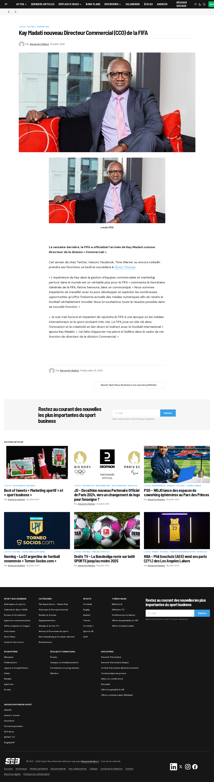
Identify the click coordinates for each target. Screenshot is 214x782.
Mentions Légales (12, 774)
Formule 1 (88, 626)
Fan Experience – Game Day (53, 604)
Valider (168, 413)
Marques (8, 657)
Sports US (202, 552)
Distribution (88, 486)
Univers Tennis (12, 715)
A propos (8, 768)
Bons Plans (9, 636)
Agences (9, 684)
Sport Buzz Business (15, 598)
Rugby (86, 609)
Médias (8, 678)
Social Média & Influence (23, 486)
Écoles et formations (15, 615)
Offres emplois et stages (17, 626)
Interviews (9, 631)
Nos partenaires (58, 768)
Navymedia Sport (90, 761)
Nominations (43, 27)
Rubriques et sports (14, 604)
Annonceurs (21, 768)
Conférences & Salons (123, 615)
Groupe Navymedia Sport (18, 704)
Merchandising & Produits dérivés (57, 636)
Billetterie (117, 604)
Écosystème (11, 651)
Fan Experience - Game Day (163, 486)
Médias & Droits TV (101, 552)
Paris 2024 (133, 486)
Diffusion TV (118, 609)
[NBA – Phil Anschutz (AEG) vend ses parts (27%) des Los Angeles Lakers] (177, 530)
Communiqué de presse (113, 673)
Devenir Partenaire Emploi (115, 662)
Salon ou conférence (112, 678)
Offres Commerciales (123, 626)
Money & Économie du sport (183, 552)
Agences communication (17, 620)
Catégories (45, 598)
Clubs (7, 673)
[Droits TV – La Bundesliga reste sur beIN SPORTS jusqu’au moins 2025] (107, 530)
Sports (87, 598)
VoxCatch (9, 720)
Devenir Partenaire (111, 657)
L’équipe (93, 768)
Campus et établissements (64, 662)
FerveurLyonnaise (13, 726)
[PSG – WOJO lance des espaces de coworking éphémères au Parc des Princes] (177, 464)
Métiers (54, 673)
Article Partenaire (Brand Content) (119, 668)
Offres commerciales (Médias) (117, 695)
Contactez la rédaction (111, 768)
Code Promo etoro (14, 642)
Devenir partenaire (39, 768)
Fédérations (10, 662)
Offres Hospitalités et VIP (125, 620)
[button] (6, 4)
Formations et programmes (64, 668)
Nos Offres (107, 651)
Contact (129, 768)
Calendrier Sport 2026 (15, 609)
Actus (23, 27)
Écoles (53, 657)
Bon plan (105, 684)
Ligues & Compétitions (16, 668)
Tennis (86, 620)
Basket (155, 552)
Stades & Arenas (193, 486)
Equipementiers (103, 486)
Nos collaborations (78, 768)
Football (31, 27)
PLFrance (9, 731)
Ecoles (7, 689)
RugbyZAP (9, 742)
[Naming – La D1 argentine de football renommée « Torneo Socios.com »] (37, 530)
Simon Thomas (124, 267)
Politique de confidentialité (36, 774)
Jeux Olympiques (119, 486)
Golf (85, 636)
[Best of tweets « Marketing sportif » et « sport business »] (37, 464)
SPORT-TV (9, 737)
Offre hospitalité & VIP (112, 689)
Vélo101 (7, 710)
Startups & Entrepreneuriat (53, 609)
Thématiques (119, 598)
